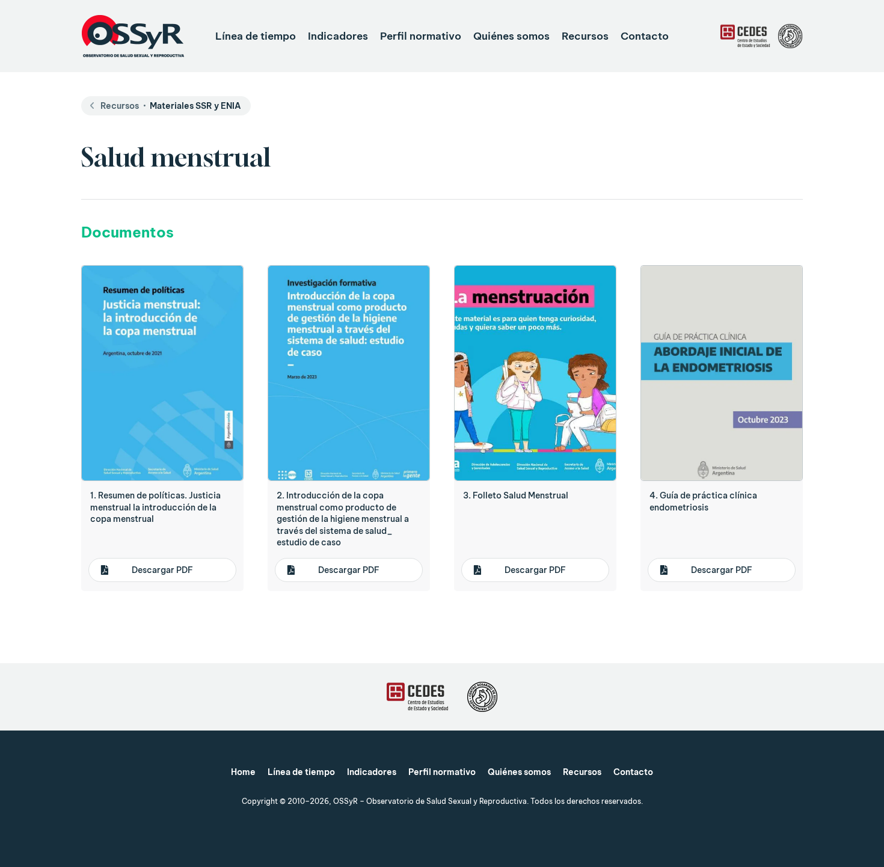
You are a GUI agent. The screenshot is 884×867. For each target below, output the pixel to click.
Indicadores (338, 36)
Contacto (645, 36)
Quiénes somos (511, 36)
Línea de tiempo (255, 36)
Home (243, 772)
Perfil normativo (420, 36)
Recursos (585, 36)
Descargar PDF (162, 570)
